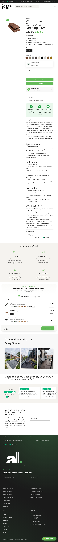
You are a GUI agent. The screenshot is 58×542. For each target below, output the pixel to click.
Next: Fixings (47, 328)
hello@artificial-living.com (39, 524)
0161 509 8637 (39, 227)
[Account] (48, 6)
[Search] (37, 6)
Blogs (5, 532)
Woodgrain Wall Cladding (37, 491)
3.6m (30, 306)
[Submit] (51, 418)
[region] (37, 393)
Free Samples (7, 503)
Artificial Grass (7, 500)
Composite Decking (8, 491)
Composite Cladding (8, 488)
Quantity (28, 70)
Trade (5, 514)
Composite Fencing (8, 494)
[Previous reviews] (19, 393)
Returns (5, 529)
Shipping (6, 523)
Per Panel (29, 50)
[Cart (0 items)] (51, 6)
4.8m (34, 306)
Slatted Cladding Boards (37, 488)
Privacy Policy (7, 526)
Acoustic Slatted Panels (37, 497)
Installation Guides (8, 517)
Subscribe (33, 477)
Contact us (6, 520)
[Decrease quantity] (27, 73)
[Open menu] (54, 6)
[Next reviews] (55, 393)
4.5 (10, 444)
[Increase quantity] (33, 73)
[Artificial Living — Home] (7, 6)
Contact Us (6, 506)
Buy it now (40, 83)
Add (52, 306)
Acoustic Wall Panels (8, 497)
